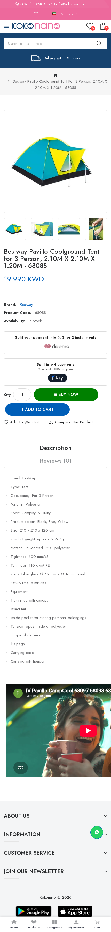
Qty (7, 394)
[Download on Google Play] (33, 911)
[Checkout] (36, 14)
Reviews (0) (56, 460)
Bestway (26, 304)
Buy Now (67, 394)
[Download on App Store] (75, 911)
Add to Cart (39, 409)
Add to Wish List (24, 422)
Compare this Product (74, 422)
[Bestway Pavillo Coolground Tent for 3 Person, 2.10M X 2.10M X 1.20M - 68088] (15, 229)
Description (55, 447)
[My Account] (73, 14)
